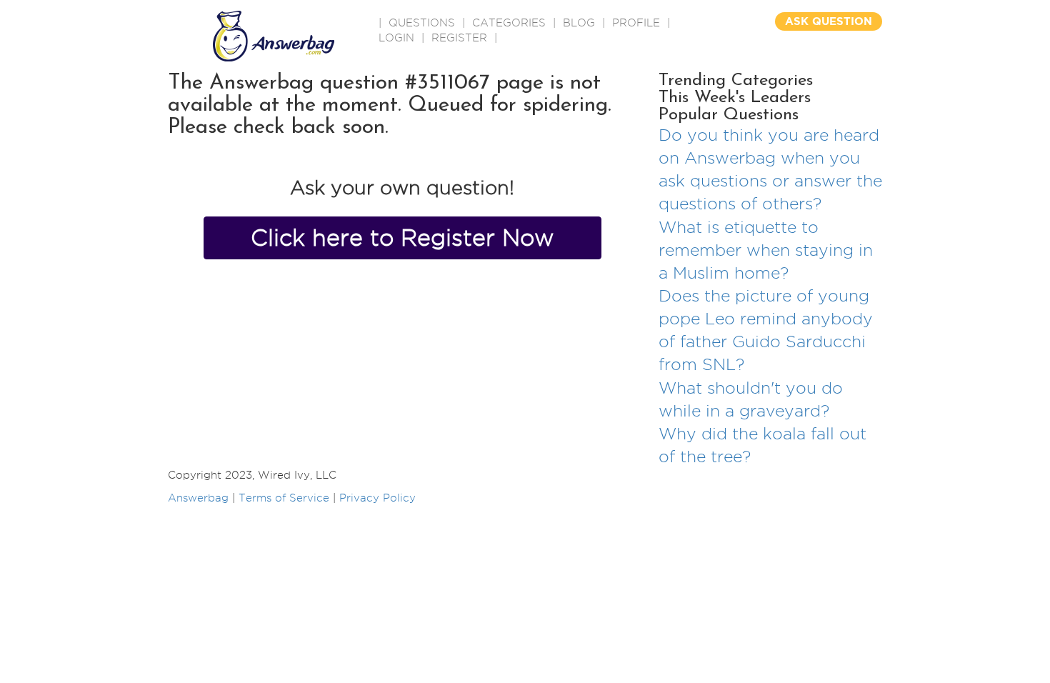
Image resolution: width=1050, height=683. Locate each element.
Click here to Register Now (402, 237)
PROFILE (636, 23)
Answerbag (198, 498)
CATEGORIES (509, 23)
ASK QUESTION (828, 21)
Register (459, 38)
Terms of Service (284, 498)
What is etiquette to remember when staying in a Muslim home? (766, 250)
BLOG (579, 23)
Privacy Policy (377, 498)
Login (396, 38)
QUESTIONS (422, 23)
